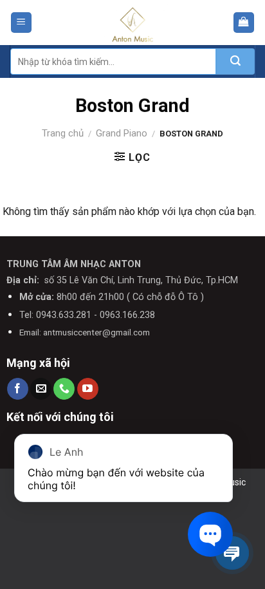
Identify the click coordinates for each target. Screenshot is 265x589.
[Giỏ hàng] (244, 22)
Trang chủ (63, 133)
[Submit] (235, 61)
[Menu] (21, 22)
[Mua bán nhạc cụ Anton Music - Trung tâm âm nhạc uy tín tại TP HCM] (133, 22)
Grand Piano (121, 133)
